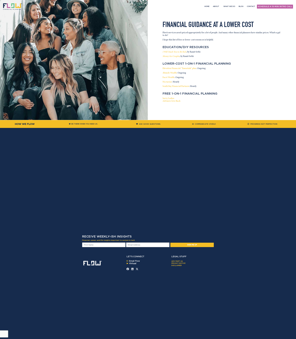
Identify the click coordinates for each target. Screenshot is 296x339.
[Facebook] (127, 269)
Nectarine (167, 82)
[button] (222, 101)
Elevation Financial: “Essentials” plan (179, 68)
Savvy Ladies (168, 98)
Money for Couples (171, 56)
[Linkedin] (132, 269)
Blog (241, 6)
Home (206, 6)
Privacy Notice (178, 263)
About (216, 6)
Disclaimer (176, 265)
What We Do (229, 6)
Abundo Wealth (170, 73)
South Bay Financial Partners (176, 86)
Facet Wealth (168, 77)
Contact (251, 6)
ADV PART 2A (177, 261)
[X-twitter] (137, 269)
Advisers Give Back (171, 101)
